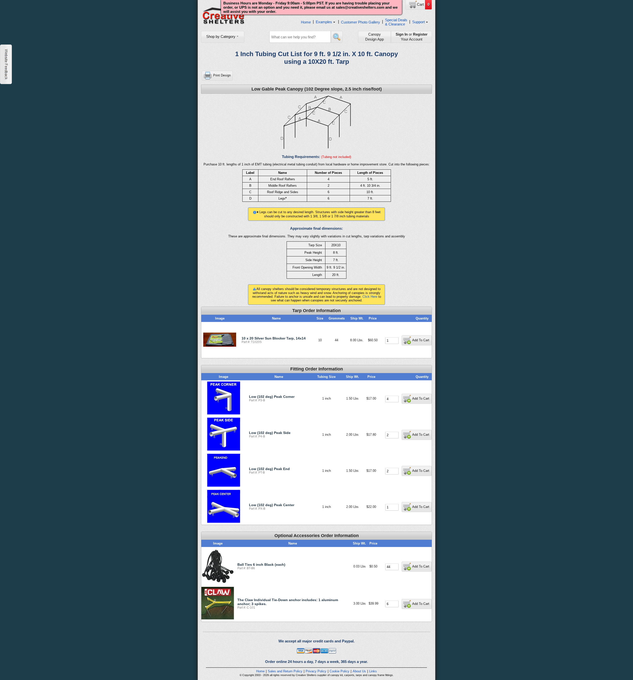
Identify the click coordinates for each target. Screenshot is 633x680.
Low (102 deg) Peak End (269, 469)
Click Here (369, 296)
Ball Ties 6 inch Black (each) (261, 565)
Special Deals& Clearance (396, 22)
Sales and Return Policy (285, 671)
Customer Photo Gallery (360, 22)
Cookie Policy (339, 671)
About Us (359, 671)
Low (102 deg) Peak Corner (271, 397)
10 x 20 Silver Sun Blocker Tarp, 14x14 (274, 338)
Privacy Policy (316, 671)
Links (373, 671)
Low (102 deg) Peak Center (271, 505)
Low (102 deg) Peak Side (270, 433)
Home (306, 22)
